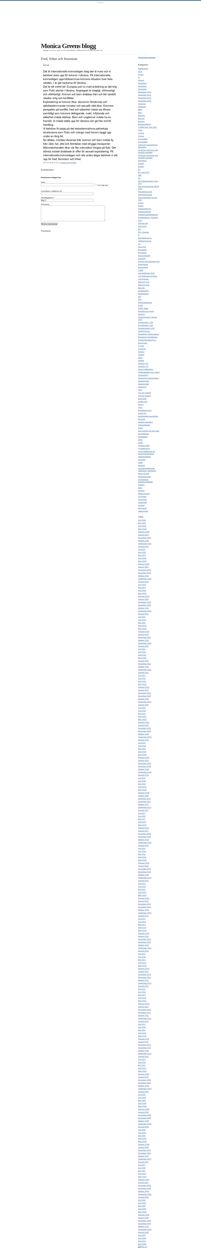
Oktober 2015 (143, 875)
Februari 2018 (143, 793)
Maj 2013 (142, 960)
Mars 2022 (142, 658)
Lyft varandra (143, 279)
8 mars (140, 75)
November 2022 (144, 637)
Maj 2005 (142, 1241)
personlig (142, 460)
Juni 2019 (142, 746)
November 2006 (144, 1188)
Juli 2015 (141, 884)
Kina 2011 (142, 247)
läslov (140, 440)
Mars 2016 (142, 860)
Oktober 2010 (143, 1051)
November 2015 (144, 872)
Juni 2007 (142, 1168)
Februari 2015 (143, 898)
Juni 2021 (142, 678)
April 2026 (142, 526)
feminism (141, 419)
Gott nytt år (142, 226)
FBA (139, 175)
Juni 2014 (142, 922)
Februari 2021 (143, 687)
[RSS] (142, 1247)
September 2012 (144, 983)
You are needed (144, 393)
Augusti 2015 (143, 881)
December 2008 (144, 1115)
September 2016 (144, 843)
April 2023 (142, 626)
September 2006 (144, 1194)
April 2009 (142, 1103)
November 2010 (144, 1048)
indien (140, 428)
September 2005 (144, 1230)
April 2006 (142, 1209)
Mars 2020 (142, 720)
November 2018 (144, 766)
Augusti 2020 (143, 705)
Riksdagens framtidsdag (147, 337)
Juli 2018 (141, 778)
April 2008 (142, 1139)
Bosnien (141, 119)
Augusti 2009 (143, 1092)
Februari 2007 (143, 1180)
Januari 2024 (143, 599)
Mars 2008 (142, 1142)
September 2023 (144, 611)
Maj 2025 (142, 555)
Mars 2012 (142, 1001)
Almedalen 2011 (144, 95)
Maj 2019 (142, 749)
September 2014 (144, 913)
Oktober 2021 (143, 667)
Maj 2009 (142, 1101)
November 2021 (144, 664)
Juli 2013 (141, 954)
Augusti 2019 (143, 740)
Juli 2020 (141, 708)
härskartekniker (144, 425)
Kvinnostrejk (143, 264)
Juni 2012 (142, 992)
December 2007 (144, 1150)
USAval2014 (143, 375)
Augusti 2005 (143, 1232)
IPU (139, 229)
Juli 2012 (141, 989)
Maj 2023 (142, 623)
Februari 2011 (143, 1039)
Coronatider (143, 139)
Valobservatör (143, 381)
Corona (141, 133)
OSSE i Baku (143, 308)
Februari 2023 (143, 632)
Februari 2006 (143, 1215)
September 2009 (144, 1089)
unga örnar (142, 500)
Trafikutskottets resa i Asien (149, 372)
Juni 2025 (142, 552)
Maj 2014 (142, 925)
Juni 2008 (142, 1133)
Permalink (72, 163)
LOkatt (140, 270)
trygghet (141, 491)
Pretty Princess (144, 331)
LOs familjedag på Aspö (147, 276)
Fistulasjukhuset (144, 209)
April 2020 (142, 717)
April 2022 (142, 655)
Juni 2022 (142, 652)
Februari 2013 (143, 969)
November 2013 (144, 942)
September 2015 (144, 878)
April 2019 (142, 752)
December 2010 (144, 1045)
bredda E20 (142, 402)
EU (139, 170)
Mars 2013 (142, 966)
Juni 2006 (142, 1203)
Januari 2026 (143, 535)
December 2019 (144, 728)
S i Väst (141, 346)
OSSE (140, 306)
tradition (141, 485)
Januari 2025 (143, 567)
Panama (141, 314)
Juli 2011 (141, 1024)
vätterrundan (143, 511)
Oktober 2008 (143, 1121)
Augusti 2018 (143, 775)
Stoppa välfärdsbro (145, 369)
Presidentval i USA (145, 323)
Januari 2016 (143, 866)
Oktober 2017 (143, 805)
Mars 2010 (142, 1071)
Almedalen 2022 (144, 101)
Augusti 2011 (143, 1021)
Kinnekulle (142, 250)
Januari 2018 (143, 796)
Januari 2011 (143, 1042)
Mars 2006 (142, 1212)
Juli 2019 (141, 743)
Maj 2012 (142, 995)
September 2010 (144, 1054)
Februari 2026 (143, 532)
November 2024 (144, 573)
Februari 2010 (143, 1074)
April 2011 (142, 1033)
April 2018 (142, 787)
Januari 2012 (143, 1007)
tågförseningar (144, 494)
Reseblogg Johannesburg (148, 334)
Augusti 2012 (143, 986)
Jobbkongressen (144, 241)
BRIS (140, 110)
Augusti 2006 (143, 1197)
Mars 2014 (142, 931)
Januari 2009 (143, 1112)
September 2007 (144, 1159)
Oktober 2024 (143, 576)
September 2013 (144, 948)
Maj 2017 (142, 819)
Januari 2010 (143, 1077)
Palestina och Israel (146, 311)
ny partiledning (144, 449)
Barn (140, 113)
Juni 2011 (142, 1027)
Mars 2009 (142, 1106)
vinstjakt (141, 505)
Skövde (141, 361)
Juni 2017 (142, 816)
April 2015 (142, 892)
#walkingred (143, 69)
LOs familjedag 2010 (146, 273)
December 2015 (144, 869)
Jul (139, 244)
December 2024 (144, 570)
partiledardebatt (144, 457)
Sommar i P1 (143, 364)
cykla (140, 408)
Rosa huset (142, 343)
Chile (140, 130)
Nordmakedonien (145, 303)
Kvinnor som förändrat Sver (149, 262)
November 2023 (144, 605)
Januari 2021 (143, 690)
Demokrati (142, 161)
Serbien (141, 352)
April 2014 (142, 928)
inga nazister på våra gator (148, 431)
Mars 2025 (142, 561)
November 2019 (144, 731)
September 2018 (144, 772)
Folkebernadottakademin (148, 215)
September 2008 (144, 1124)
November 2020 (144, 696)
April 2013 (142, 963)
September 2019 (144, 737)
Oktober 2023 (143, 608)
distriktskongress (144, 410)
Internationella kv (145, 238)
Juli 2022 (141, 649)
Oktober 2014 (143, 910)
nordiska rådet (143, 446)
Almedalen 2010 (144, 92)
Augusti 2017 (143, 810)
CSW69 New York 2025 (147, 127)
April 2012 (142, 998)
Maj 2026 (142, 523)
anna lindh (142, 399)
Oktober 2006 (143, 1191)
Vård (140, 390)
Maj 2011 (141, 1030)
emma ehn (142, 413)
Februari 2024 (143, 596)
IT (138, 235)
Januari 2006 (143, 1218)
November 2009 (144, 1083)
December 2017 (144, 799)
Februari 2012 (143, 1004)
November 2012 (144, 977)
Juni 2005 (142, 1238)
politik (140, 463)
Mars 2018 (142, 790)
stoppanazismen (144, 477)
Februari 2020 (143, 722)
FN (139, 178)
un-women (142, 497)
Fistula (140, 203)
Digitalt (141, 164)
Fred (140, 221)
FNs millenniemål (145, 192)
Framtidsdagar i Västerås (148, 218)
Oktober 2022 (143, 640)
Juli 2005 (141, 1235)
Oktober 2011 (143, 1016)
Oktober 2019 (143, 734)
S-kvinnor (142, 349)
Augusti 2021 (143, 673)
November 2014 (144, 907)
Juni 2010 (142, 1062)
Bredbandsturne (144, 124)
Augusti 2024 (143, 582)
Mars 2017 (142, 825)
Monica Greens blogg (68, 46)
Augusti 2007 (143, 1162)
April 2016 (142, 857)
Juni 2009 (142, 1098)
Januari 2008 (143, 1147)
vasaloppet (142, 502)
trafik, (140, 488)
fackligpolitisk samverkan (148, 416)
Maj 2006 (142, 1206)
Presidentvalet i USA (146, 328)
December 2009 (144, 1080)
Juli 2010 (141, 1060)
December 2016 (144, 834)
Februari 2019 (143, 758)
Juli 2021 (141, 676)
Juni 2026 (142, 520)
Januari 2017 (143, 831)
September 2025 (144, 544)
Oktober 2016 (143, 840)
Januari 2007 (143, 1183)
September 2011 (144, 1018)
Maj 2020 (142, 714)
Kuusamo (142, 259)
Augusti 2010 (143, 1057)
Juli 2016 (141, 848)
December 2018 (144, 763)
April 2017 (142, 822)
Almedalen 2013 (144, 98)
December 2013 (144, 939)
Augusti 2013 (143, 951)
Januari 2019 (143, 761)
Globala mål (64, 163)
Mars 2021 (142, 684)
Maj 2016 (142, 854)
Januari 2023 (143, 635)
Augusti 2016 (143, 846)
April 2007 (142, 1174)
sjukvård (141, 466)
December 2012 (144, 975)
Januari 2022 (143, 661)
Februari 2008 (143, 1145)
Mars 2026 (142, 529)
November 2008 (144, 1118)
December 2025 (144, 538)
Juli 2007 (141, 1165)
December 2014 (144, 904)
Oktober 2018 (143, 769)
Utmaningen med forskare (148, 378)
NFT (139, 297)
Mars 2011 (142, 1036)
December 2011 (144, 1010)
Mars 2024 (142, 593)
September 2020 (144, 702)
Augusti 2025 (143, 547)
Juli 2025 (141, 550)
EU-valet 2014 (143, 172)
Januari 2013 (143, 972)
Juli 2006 (141, 1200)
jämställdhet (143, 437)
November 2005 (144, 1224)
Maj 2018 (142, 784)
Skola (140, 358)
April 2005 (142, 1244)
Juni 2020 (142, 711)
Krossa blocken (144, 256)
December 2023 (144, 602)
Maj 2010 (142, 1065)
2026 (140, 72)
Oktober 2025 (143, 541)
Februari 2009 (143, 1109)
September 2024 (144, 579)
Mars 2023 (142, 629)
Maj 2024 (142, 588)
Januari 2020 (143, 725)
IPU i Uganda (143, 232)
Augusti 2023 (143, 614)
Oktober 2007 (143, 1156)
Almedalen (142, 83)
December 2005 (144, 1221)
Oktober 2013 (143, 945)
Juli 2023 (141, 617)
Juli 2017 (141, 813)
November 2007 (144, 1153)
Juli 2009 (141, 1095)
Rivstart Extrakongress (147, 340)
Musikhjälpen (143, 291)
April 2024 (142, 591)
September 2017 (144, 807)
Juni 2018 (142, 781)
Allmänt (141, 80)
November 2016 (144, 837)
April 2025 (142, 558)
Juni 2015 (142, 887)
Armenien (142, 104)
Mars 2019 (142, 755)
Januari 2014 (143, 936)
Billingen (141, 116)
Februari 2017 (143, 828)
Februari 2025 (143, 564)
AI (139, 77)
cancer (140, 405)
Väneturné (142, 387)
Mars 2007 (142, 1177)
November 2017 (144, 802)
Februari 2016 (143, 863)
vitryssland (142, 508)
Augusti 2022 (143, 646)
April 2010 (142, 1068)
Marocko (141, 288)
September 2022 (144, 643)
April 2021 (142, 681)
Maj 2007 (142, 1171)
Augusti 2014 (143, 916)
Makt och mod (143, 282)
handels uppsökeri (145, 422)
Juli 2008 (141, 1130)
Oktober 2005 (143, 1227)
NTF (139, 300)
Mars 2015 (142, 895)
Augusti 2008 (143, 1127)
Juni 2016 (142, 851)
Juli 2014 (141, 919)
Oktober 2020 (143, 699)
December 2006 (144, 1186)
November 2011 (144, 1013)
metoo (140, 443)
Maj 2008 (142, 1136)
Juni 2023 (142, 620)
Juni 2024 (142, 585)
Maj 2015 (142, 890)
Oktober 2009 (143, 1086)
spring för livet (143, 474)
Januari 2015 (143, 901)
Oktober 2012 (143, 980)
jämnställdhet (143, 434)
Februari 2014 (143, 933)
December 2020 (144, 693)
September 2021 (144, 670)
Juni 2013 (142, 957)
